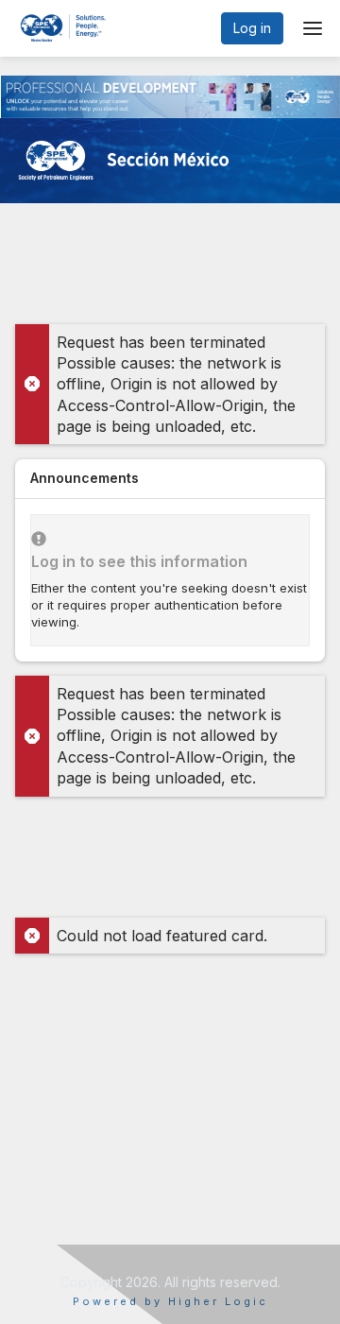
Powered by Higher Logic (170, 1301)
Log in (252, 28)
